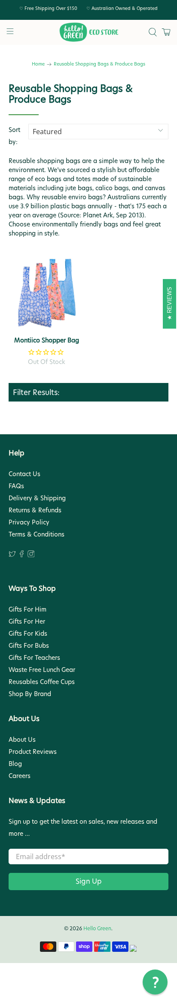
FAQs (16, 486)
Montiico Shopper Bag (46, 340)
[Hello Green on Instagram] (31, 555)
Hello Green (97, 928)
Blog (15, 763)
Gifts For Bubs (29, 645)
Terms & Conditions (36, 534)
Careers (20, 776)
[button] (155, 982)
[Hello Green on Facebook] (21, 555)
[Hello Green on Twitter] (12, 555)
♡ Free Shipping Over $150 (48, 8)
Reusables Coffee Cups (42, 682)
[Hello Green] (88, 32)
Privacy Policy (29, 522)
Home (38, 64)
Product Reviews (33, 751)
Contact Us (24, 474)
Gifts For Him (27, 609)
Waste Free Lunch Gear (42, 669)
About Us (22, 739)
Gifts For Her (27, 621)
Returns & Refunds (35, 510)
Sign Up (89, 881)
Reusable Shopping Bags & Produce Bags (99, 64)
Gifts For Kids (28, 633)
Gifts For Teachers (34, 657)
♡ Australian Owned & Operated (122, 8)
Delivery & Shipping (37, 498)
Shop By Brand (30, 694)
